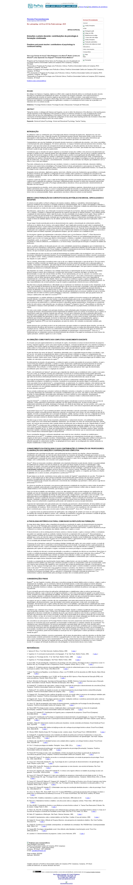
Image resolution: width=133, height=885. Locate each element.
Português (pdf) (89, 31)
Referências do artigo (91, 35)
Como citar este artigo (92, 37)
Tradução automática (91, 42)
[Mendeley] (84, 54)
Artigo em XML (89, 33)
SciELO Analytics (90, 25)
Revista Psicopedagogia (38, 19)
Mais (86, 54)
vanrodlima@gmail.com (39, 850)
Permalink (88, 60)
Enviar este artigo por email (93, 44)
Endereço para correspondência (36, 81)
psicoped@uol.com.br (66, 883)
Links (73, 651)
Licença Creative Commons (93, 872)
